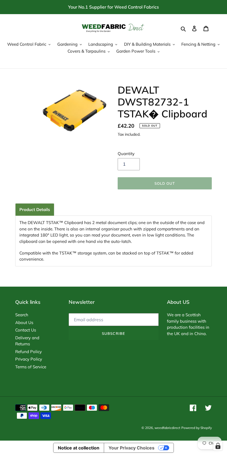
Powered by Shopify (196, 428)
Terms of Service (30, 366)
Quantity (126, 153)
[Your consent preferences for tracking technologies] (218, 446)
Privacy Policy (28, 359)
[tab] (34, 209)
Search (21, 314)
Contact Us (25, 330)
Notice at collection (78, 448)
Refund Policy (28, 351)
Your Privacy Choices (131, 448)
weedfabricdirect (167, 428)
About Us (24, 322)
